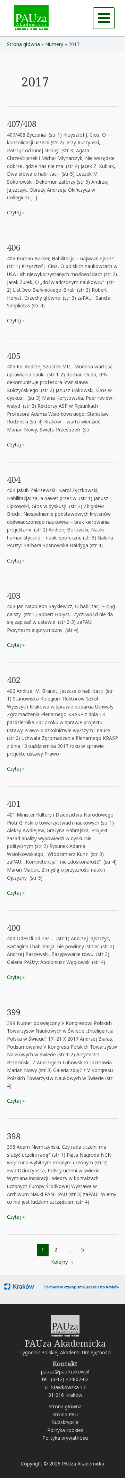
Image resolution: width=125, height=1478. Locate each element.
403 (13, 595)
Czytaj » (16, 212)
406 (13, 247)
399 (13, 1012)
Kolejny (62, 1261)
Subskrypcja (65, 1422)
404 (13, 479)
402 (13, 680)
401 (13, 803)
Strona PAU (65, 1414)
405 (13, 355)
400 (13, 927)
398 (13, 1136)
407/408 (21, 123)
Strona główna (65, 1406)
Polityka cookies (65, 1430)
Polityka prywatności (65, 1437)
